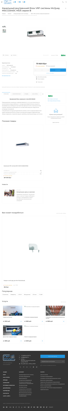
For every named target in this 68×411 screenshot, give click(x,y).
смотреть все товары (61, 213)
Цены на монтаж (44, 374)
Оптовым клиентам (9, 385)
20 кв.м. (35, 294)
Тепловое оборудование (24, 376)
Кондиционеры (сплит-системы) (26, 374)
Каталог (21, 372)
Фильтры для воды (23, 385)
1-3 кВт (40, 294)
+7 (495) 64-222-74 (26, 355)
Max (36, 367)
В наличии (5, 294)
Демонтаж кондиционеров (46, 380)
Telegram (23, 367)
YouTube (27, 367)
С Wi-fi (20, 294)
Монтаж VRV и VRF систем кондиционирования (51, 387)
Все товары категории (53, 98)
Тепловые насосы (23, 387)
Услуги (42, 372)
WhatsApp (33, 367)
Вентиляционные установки (25, 392)
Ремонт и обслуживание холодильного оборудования (52, 384)
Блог (4, 374)
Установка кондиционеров (46, 376)
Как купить (35, 93)
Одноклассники (30, 367)
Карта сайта (6, 395)
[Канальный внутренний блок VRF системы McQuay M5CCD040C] (36, 33)
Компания (6, 382)
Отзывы (26, 93)
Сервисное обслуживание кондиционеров (50, 382)
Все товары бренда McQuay (54, 100)
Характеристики (17, 93)
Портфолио (6, 390)
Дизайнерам (6, 387)
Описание (6, 93)
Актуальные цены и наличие (26, 192)
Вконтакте (20, 367)
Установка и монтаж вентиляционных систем (50, 378)
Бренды (5, 380)
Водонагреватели (23, 378)
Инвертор (13, 294)
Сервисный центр (44, 389)
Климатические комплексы (25, 390)
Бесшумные (27, 294)
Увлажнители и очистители (25, 389)
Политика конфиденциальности (49, 365)
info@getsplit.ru (25, 357)
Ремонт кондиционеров (45, 385)
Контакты (6, 393)
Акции (5, 372)
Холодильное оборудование (25, 380)
